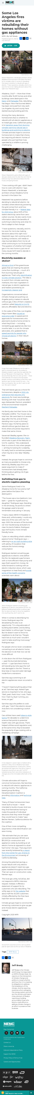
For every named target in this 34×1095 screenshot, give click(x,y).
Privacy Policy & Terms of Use (13, 1058)
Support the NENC (10, 1054)
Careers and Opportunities (12, 1062)
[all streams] (31, 1092)
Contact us (7, 1042)
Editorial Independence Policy (13, 1050)
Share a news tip (9, 1046)
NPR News (13, 952)
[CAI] (26, 1081)
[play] (3, 1093)
